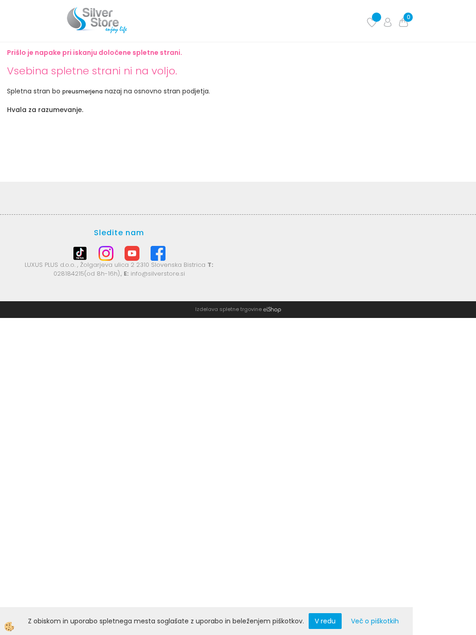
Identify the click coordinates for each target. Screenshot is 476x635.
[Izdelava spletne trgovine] (272, 309)
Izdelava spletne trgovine (228, 309)
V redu (325, 621)
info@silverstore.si (158, 273)
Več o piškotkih (375, 621)
